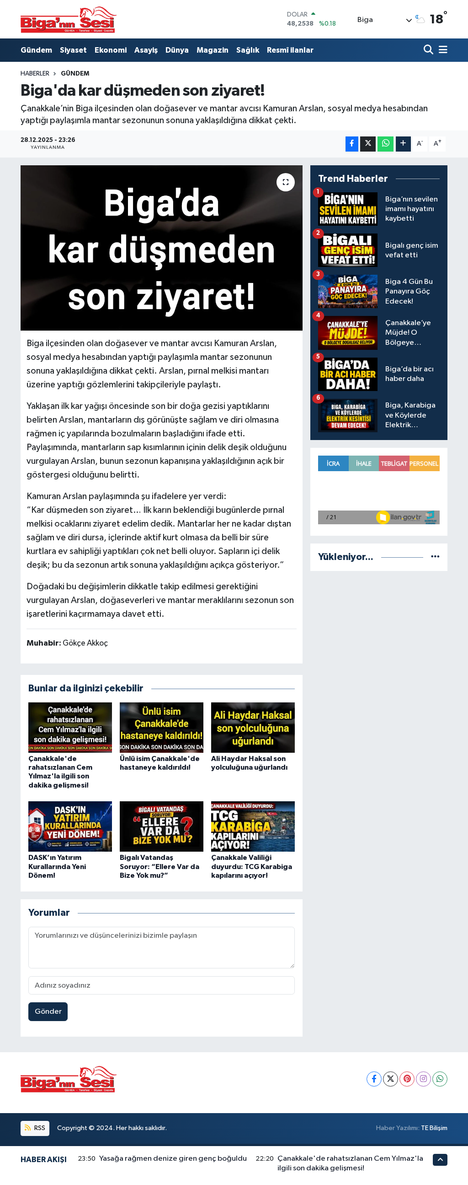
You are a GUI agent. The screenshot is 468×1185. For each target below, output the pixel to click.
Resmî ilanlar (290, 50)
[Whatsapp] (439, 1079)
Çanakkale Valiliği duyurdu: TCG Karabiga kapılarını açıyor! (251, 866)
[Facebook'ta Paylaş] (352, 144)
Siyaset (73, 50)
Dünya (177, 50)
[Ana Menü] (441, 50)
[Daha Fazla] (403, 144)
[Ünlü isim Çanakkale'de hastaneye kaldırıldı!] (161, 727)
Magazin (213, 50)
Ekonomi (111, 50)
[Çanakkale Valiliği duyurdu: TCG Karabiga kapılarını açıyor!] (253, 826)
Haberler (35, 74)
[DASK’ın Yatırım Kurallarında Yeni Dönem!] (70, 826)
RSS (39, 1128)
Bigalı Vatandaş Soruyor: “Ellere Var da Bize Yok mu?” (159, 866)
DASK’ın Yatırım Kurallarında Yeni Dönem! (57, 866)
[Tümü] (435, 557)
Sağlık (247, 50)
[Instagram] (423, 1079)
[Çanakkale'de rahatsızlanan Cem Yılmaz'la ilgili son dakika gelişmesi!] (70, 727)
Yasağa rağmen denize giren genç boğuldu (173, 1159)
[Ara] (429, 50)
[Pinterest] (407, 1079)
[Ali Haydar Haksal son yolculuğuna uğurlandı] (253, 727)
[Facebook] (374, 1079)
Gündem (36, 50)
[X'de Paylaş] (368, 144)
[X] (390, 1079)
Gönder (48, 1012)
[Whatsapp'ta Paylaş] (386, 144)
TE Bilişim (434, 1128)
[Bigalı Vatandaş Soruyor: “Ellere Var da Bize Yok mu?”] (161, 826)
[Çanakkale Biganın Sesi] (69, 19)
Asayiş (146, 50)
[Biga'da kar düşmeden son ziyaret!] (162, 248)
